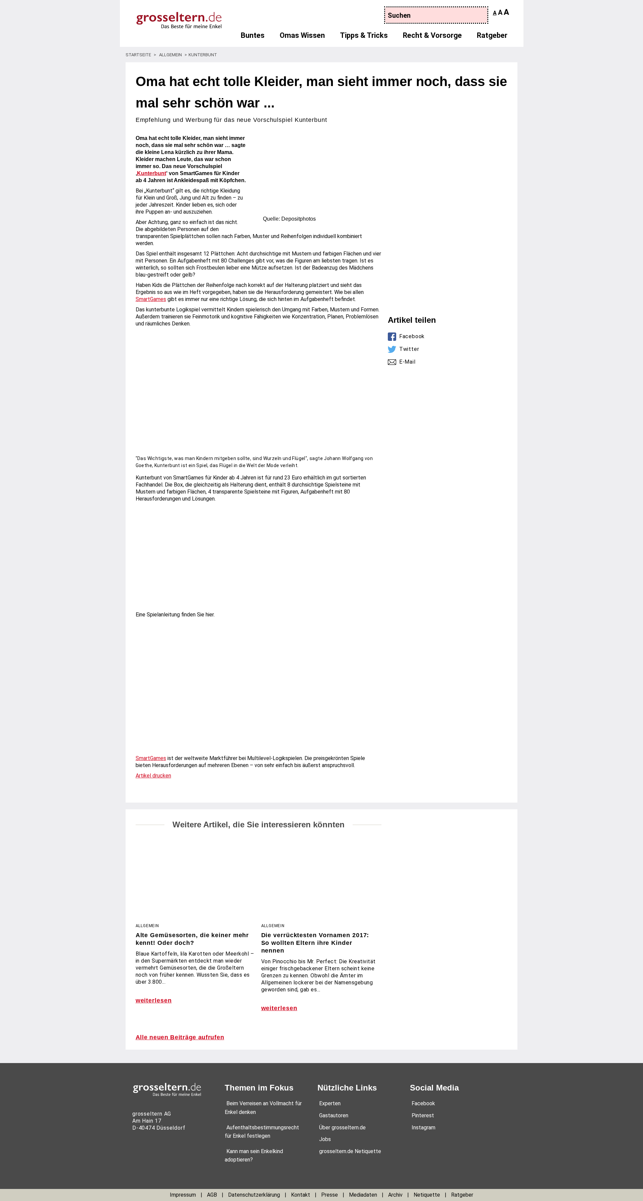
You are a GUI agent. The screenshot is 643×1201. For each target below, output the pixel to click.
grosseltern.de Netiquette (350, 1151)
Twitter (409, 349)
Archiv (395, 1195)
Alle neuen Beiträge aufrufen (180, 1037)
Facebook (412, 336)
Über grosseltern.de (342, 1127)
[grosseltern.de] (172, 16)
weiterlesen (154, 1000)
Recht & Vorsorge (432, 35)
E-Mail (407, 362)
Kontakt (300, 1195)
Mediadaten (363, 1195)
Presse (329, 1195)
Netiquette (427, 1195)
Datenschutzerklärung (254, 1195)
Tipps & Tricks (364, 35)
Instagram (423, 1127)
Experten (330, 1103)
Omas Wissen (302, 35)
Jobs (325, 1139)
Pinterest (423, 1115)
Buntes (253, 35)
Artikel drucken (153, 775)
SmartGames (151, 299)
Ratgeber (492, 35)
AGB (212, 1195)
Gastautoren (333, 1115)
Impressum (183, 1195)
